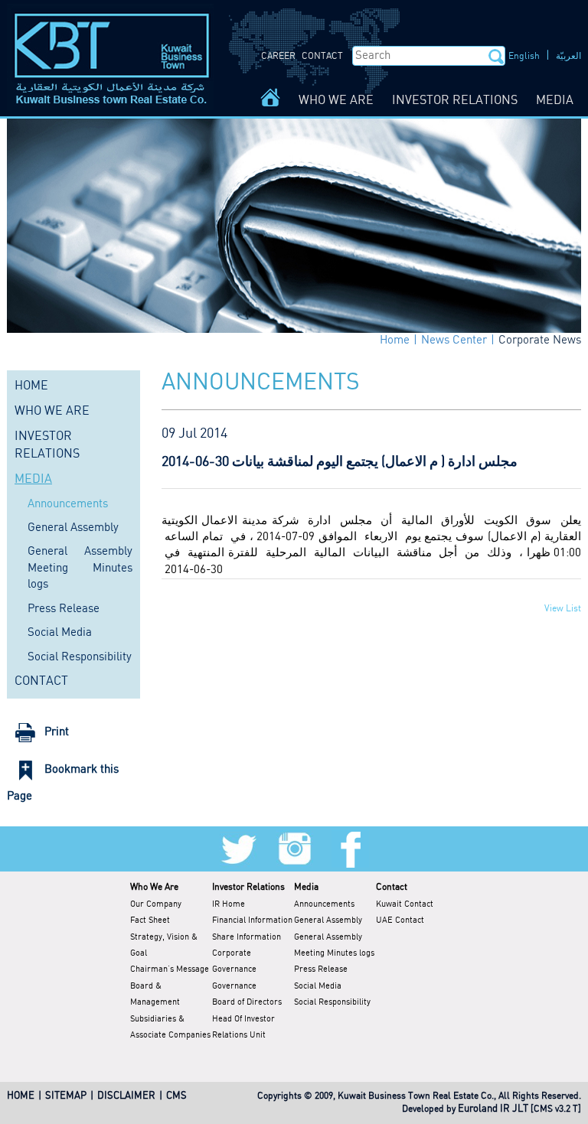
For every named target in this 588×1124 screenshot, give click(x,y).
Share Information (246, 937)
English (524, 56)
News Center (454, 340)
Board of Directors (247, 1002)
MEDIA (554, 100)
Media (306, 887)
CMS (176, 1096)
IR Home (228, 904)
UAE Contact (400, 920)
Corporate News (539, 340)
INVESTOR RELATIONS (455, 100)
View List (562, 609)
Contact (391, 887)
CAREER (278, 56)
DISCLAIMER (126, 1096)
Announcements (68, 504)
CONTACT (322, 56)
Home (395, 340)
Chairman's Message (169, 969)
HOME (31, 386)
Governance (234, 986)
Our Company (155, 904)
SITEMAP (66, 1096)
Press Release (64, 609)
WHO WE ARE (336, 100)
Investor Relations (248, 887)
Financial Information (252, 920)
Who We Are (154, 887)
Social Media (60, 633)
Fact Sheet (150, 920)
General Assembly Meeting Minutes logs (80, 568)
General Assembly (73, 528)
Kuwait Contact (404, 904)
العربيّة (568, 56)
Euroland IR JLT (493, 1109)
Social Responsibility (80, 657)
